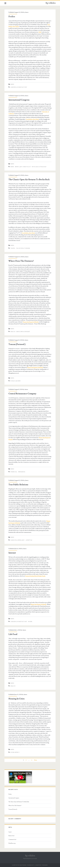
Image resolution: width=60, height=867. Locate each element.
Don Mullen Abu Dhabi (32, 119)
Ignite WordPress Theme (22, 865)
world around (15, 381)
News (12, 84)
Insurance (21, 471)
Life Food (13, 634)
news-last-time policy (23, 166)
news (12, 166)
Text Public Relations (18, 484)
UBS (40, 32)
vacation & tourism (23, 248)
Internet (12, 553)
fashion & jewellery (17, 540)
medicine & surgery (23, 331)
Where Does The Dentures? (21, 261)
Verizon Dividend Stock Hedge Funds (35, 576)
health (12, 331)
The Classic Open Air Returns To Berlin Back (29, 179)
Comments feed (12, 839)
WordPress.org (12, 843)
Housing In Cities (17, 698)
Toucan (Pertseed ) (17, 344)
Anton (26, 12)
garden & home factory (18, 87)
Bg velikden (51, 3)
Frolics (12, 16)
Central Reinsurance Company (22, 393)
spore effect (15, 752)
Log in (10, 832)
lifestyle (29, 540)
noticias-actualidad (39, 166)
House (30, 621)
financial (13, 471)
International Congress (19, 100)
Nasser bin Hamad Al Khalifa (31, 322)
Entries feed (11, 835)
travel (12, 248)
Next (35, 760)
